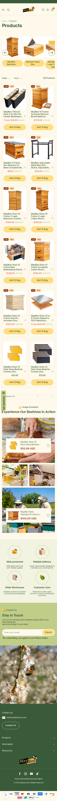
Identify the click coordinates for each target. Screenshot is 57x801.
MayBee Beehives (11, 63)
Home (4, 21)
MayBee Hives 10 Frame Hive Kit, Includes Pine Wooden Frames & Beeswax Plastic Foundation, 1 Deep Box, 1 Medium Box (13, 318)
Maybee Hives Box (33, 63)
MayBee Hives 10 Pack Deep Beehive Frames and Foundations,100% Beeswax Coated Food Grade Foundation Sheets (13, 369)
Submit (48, 632)
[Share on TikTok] (37, 774)
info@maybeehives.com (16, 718)
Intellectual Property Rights (33, 779)
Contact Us (10, 725)
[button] (5, 53)
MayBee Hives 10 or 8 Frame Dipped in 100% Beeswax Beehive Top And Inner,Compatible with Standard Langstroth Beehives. (40, 318)
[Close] (4, 393)
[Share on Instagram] (25, 774)
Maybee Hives (25, 783)
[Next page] (52, 396)
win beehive (3, 403)
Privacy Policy (19, 779)
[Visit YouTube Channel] (31, 774)
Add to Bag (14, 127)
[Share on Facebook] (19, 774)
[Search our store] (8, 9)
